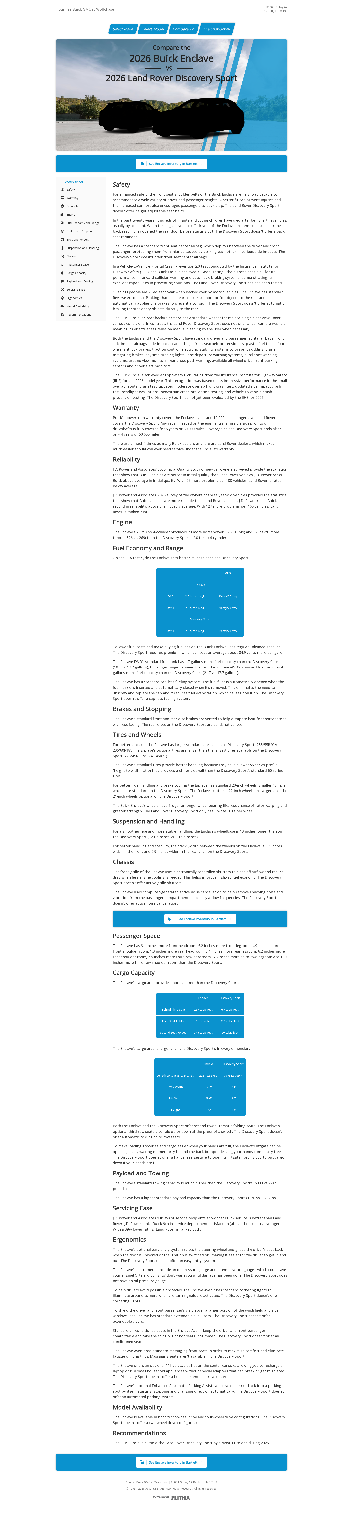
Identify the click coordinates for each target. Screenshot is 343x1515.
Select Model (153, 29)
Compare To (183, 29)
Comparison (74, 182)
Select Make (123, 29)
